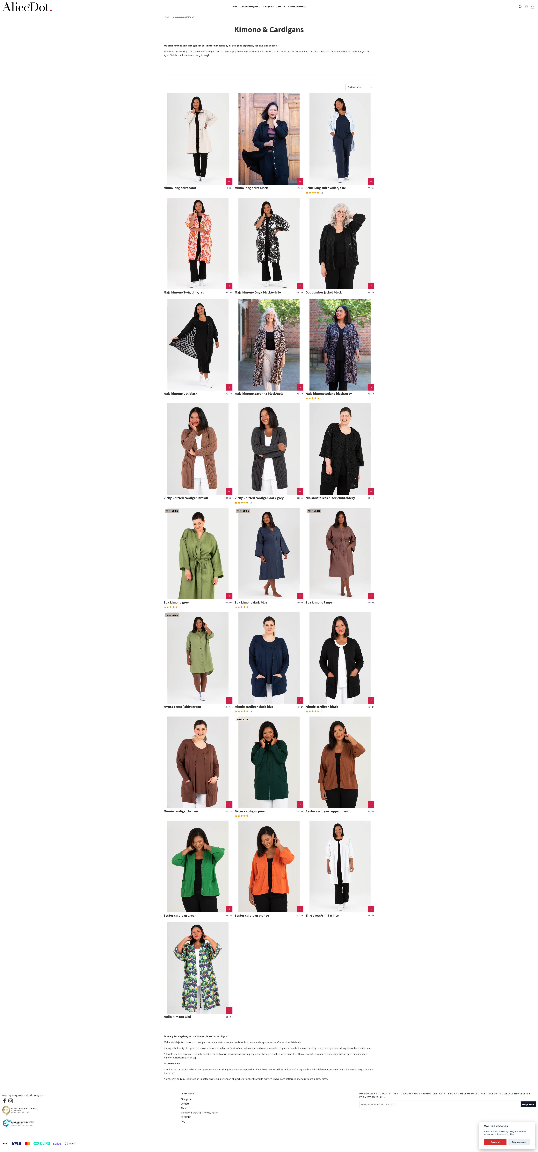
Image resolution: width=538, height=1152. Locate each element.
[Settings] (526, 7)
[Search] (520, 7)
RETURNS (186, 1117)
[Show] (229, 181)
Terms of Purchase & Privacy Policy (199, 1112)
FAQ (183, 1121)
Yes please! (528, 1104)
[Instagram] (10, 1101)
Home (166, 17)
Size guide (186, 1099)
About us (185, 1108)
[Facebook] (4, 1101)
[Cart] (533, 7)
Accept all (495, 1142)
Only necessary (519, 1142)
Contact (185, 1103)
